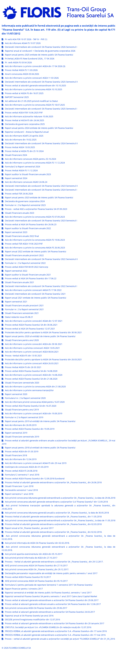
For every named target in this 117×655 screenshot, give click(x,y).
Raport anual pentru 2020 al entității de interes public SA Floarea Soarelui (40, 336)
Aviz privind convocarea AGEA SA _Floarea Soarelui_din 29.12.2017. (37, 569)
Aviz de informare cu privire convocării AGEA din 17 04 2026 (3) (35, 66)
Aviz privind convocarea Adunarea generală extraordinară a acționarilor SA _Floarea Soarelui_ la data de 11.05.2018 (60, 520)
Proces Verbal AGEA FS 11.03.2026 (21, 70)
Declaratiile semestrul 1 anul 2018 (21, 490)
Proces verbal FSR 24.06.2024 (19, 193)
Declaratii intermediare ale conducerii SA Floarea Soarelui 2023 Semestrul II (41, 185)
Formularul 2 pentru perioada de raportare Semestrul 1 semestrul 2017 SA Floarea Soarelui (48, 584)
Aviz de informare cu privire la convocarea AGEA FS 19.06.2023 (35, 239)
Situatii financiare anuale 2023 (19, 213)
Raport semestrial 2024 (16, 178)
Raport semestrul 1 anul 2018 (19, 494)
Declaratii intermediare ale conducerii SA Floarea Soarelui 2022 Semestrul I (41, 286)
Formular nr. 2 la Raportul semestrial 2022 (25, 263)
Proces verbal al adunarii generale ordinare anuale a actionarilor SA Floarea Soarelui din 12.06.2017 (53, 604)
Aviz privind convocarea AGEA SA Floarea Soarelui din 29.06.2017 (36, 608)
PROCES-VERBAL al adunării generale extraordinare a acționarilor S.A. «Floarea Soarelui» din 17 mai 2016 (55, 635)
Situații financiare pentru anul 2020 (22, 340)
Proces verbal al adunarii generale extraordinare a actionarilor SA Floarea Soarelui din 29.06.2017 (51, 600)
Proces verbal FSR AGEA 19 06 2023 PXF (24, 243)
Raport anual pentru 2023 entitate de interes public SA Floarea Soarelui (39, 197)
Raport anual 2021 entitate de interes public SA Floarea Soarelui (35, 297)
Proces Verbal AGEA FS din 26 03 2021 (23, 367)
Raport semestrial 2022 (16, 270)
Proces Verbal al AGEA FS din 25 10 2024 (24, 151)
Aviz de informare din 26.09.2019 (20, 425)
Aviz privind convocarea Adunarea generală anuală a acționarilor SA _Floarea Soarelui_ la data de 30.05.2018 (57, 512)
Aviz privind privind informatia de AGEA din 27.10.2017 (31, 557)
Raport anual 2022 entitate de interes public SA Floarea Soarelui (35, 251)
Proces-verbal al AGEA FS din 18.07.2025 (24, 93)
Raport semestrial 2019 (16, 432)
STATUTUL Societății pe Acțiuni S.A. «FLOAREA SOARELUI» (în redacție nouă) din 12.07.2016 (48, 627)
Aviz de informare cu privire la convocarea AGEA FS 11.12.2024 (35, 162)
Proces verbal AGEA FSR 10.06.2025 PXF (24, 112)
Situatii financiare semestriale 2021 (22, 313)
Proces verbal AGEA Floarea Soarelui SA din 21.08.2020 (31, 378)
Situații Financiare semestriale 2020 (22, 382)
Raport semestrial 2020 (16, 394)
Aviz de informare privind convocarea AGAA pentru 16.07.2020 (35, 402)
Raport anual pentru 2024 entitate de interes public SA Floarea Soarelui (39, 128)
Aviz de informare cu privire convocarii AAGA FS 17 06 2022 (33, 290)
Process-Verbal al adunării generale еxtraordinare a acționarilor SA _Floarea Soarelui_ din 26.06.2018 (53, 482)
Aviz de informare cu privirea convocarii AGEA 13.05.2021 (32, 348)
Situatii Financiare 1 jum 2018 (19, 486)
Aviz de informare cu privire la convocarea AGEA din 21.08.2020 (35, 386)
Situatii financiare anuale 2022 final (22, 236)
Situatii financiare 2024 (16, 155)
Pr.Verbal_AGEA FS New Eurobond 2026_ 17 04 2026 (29, 58)
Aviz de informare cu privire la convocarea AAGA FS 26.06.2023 (35, 247)
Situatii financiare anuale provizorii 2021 (24, 305)
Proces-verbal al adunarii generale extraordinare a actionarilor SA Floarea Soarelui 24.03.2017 (50, 611)
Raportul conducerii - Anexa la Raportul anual (27, 131)
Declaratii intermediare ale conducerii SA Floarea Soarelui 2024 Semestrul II (41, 143)
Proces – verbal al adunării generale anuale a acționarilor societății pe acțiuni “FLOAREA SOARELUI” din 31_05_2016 (60, 638)
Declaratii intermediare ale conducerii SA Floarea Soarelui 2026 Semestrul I (41, 47)
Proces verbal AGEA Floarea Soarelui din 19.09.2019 (29, 428)
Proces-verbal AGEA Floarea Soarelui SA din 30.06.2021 (31, 324)
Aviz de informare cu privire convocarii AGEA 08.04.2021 (32, 351)
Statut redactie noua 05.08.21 (19, 317)
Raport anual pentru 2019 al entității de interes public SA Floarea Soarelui (40, 421)
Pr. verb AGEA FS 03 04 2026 (18, 62)
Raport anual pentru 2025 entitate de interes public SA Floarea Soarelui (39, 54)
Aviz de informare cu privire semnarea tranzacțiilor (29, 390)
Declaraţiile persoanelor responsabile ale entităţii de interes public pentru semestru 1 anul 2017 (51, 573)
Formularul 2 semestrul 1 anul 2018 (22, 474)
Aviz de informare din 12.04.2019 (20, 459)
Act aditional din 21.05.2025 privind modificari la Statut (31, 101)
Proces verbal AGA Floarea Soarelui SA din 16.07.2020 (30, 405)
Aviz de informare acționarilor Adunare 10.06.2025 (29, 116)
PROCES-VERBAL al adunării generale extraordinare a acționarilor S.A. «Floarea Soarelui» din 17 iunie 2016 (56, 631)
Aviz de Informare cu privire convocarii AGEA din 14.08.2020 (33, 375)
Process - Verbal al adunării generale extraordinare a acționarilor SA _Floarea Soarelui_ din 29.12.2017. (54, 561)
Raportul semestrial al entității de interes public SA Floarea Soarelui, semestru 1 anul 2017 (48, 592)
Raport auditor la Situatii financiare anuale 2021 (28, 274)
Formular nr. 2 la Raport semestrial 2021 (24, 309)
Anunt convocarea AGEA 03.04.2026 (22, 74)
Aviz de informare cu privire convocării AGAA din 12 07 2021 (33, 321)
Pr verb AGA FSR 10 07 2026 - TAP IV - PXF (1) (26, 39)
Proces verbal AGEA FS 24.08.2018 (21, 470)
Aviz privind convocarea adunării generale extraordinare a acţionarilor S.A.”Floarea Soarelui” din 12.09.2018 (56, 501)
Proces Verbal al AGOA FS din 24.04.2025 (24, 120)
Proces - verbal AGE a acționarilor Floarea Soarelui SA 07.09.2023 (36, 209)
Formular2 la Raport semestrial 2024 (22, 166)
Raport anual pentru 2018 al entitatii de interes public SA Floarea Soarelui (40, 447)
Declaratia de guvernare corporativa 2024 (25, 201)
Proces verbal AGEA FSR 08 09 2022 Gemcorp (26, 267)
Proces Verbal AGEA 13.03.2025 (20, 147)
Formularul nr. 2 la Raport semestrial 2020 (25, 398)
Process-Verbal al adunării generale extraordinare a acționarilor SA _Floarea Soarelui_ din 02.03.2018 (53, 524)
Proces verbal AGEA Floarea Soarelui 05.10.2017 (28, 577)
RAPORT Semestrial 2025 (17, 97)
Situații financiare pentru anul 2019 (22, 409)
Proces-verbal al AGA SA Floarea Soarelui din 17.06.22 (30, 278)
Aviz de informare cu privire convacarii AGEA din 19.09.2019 (33, 413)
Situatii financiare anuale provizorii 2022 (24, 255)
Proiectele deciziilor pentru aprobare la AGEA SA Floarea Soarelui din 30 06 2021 (43, 332)
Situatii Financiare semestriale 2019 (22, 436)
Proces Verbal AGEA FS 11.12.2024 (21, 170)
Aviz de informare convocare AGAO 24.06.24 (26, 182)
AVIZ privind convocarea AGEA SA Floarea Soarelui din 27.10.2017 (36, 565)
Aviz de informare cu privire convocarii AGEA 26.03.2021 (32, 363)
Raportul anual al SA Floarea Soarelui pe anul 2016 (29, 615)
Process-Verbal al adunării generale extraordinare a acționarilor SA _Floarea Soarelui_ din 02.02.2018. (53, 532)
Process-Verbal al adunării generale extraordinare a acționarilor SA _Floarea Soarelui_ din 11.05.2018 (53, 516)
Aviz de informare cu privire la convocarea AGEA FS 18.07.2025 (35, 104)
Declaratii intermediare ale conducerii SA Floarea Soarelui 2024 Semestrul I (41, 189)
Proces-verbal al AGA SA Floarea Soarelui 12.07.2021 (30, 328)
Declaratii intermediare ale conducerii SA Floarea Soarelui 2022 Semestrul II (41, 259)
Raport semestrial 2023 (16, 232)
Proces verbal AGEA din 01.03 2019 (21, 451)
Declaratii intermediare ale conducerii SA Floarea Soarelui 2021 (35, 293)
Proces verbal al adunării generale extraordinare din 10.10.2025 (35, 85)
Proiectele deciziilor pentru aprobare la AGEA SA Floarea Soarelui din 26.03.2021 (43, 359)
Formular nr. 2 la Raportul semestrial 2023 (25, 205)
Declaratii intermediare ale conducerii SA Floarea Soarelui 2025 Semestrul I (41, 108)
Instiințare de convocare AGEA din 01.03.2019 (26, 467)
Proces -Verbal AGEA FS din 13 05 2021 (23, 355)
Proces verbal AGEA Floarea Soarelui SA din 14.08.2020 (31, 371)
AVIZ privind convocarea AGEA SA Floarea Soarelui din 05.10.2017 (36, 581)
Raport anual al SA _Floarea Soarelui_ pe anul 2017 (29, 528)
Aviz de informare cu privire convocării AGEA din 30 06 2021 (33, 344)
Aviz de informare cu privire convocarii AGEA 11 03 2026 (32, 77)
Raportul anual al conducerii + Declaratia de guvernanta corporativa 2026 (40, 50)
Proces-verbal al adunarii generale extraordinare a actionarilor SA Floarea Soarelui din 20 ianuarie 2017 (54, 623)
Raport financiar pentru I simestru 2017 (24, 588)
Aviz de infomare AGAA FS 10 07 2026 (23, 43)
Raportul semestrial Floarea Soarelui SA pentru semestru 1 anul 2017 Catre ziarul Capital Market (51, 596)
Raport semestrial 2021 (16, 301)
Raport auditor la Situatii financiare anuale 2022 (28, 228)
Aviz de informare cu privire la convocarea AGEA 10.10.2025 (33, 89)
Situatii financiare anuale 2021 (19, 282)
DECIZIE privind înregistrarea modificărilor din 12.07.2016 (32, 619)
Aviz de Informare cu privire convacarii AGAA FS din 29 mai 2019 (35, 463)
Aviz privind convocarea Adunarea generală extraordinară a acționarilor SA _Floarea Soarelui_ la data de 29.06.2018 (60, 497)
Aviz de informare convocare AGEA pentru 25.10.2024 (30, 159)
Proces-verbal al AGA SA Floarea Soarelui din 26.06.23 (30, 224)
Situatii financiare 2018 (16, 455)
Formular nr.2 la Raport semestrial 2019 (24, 417)
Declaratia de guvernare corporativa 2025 (25, 124)
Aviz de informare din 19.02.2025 (20, 139)
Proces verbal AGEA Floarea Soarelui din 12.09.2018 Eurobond (34, 478)
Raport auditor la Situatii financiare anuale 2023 (28, 174)
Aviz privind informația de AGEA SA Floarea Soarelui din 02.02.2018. (37, 543)
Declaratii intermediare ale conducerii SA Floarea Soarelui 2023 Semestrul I (41, 220)
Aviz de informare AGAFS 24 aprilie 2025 (24, 135)
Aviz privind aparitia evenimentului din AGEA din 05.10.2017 (33, 554)
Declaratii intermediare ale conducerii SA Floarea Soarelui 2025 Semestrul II (41, 81)
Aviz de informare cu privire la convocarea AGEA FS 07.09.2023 (35, 216)
